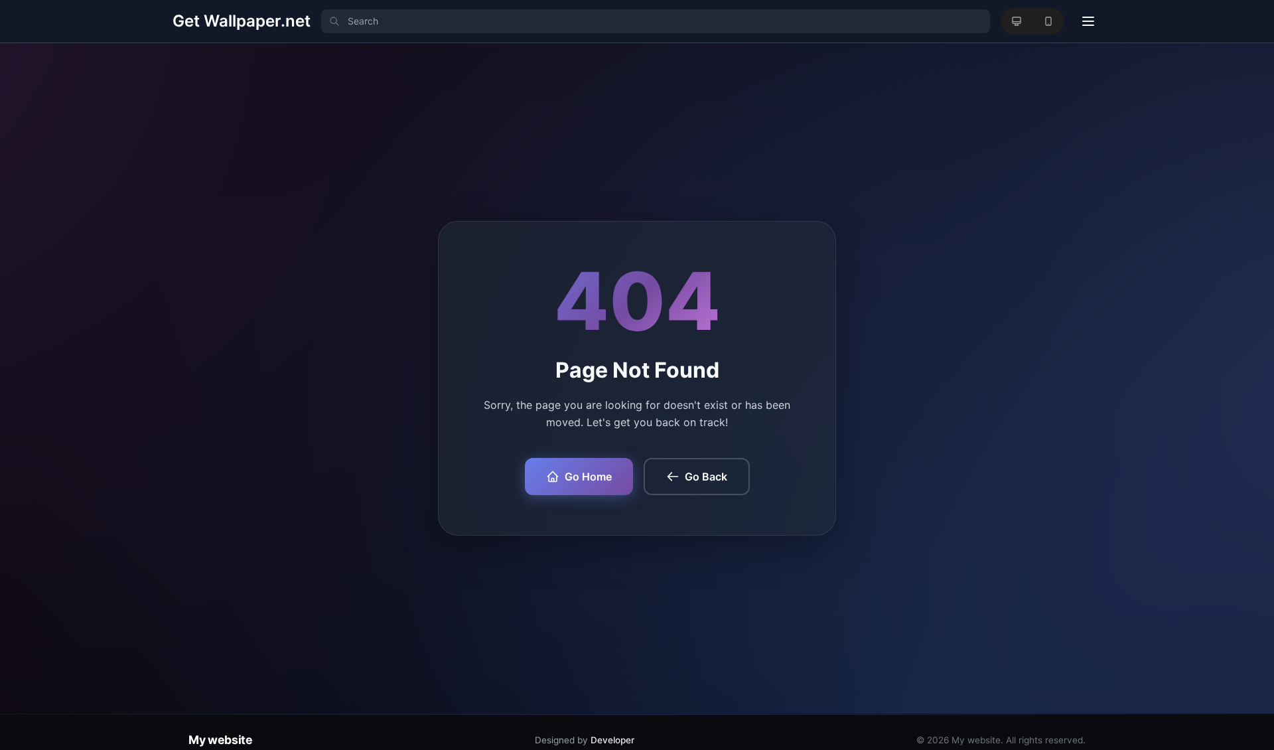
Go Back (706, 476)
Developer (612, 740)
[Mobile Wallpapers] (1048, 21)
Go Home (588, 476)
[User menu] (1088, 21)
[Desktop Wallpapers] (1016, 21)
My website (220, 740)
